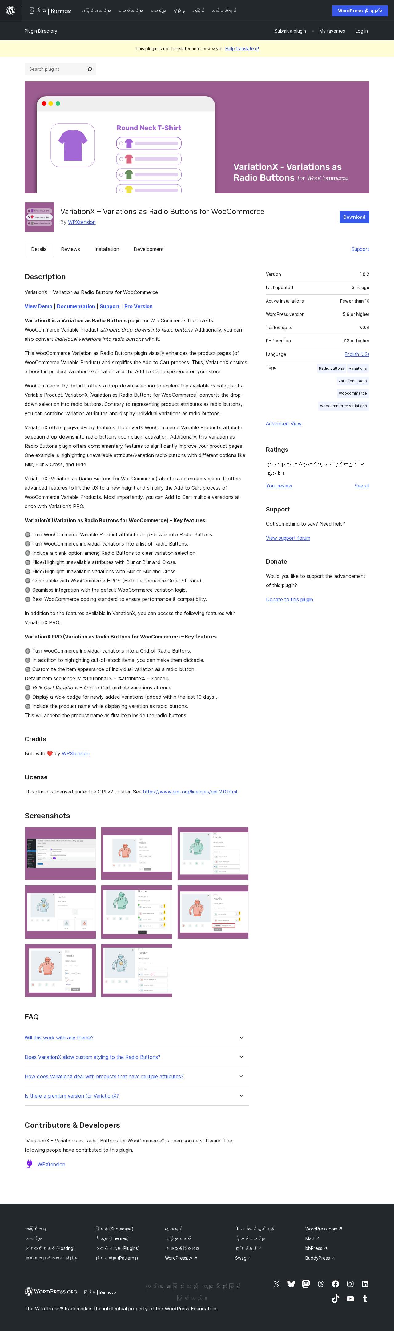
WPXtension (82, 222)
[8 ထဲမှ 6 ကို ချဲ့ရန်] (240, 893)
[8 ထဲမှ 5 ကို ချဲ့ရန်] (164, 893)
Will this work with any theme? (59, 1038)
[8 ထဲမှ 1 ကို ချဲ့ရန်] (88, 835)
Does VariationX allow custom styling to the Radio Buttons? (92, 1057)
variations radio (353, 381)
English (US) (357, 354)
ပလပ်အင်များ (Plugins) (117, 1248)
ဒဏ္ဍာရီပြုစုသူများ (182, 1248)
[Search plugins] (90, 69)
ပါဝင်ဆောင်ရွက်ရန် (254, 1228)
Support (360, 249)
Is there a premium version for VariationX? (72, 1096)
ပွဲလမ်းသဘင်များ (250, 1238)
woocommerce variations (343, 405)
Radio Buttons (331, 368)
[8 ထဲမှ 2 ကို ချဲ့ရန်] (164, 835)
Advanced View (284, 423)
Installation (106, 249)
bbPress (316, 1248)
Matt (312, 1238)
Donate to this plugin (289, 599)
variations (358, 368)
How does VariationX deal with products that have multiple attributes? (104, 1076)
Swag (243, 1258)
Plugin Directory (41, 31)
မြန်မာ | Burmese (99, 1292)
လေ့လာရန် (173, 1228)
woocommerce (353, 393)
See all (362, 486)
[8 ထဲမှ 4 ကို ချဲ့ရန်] (88, 893)
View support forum (288, 538)
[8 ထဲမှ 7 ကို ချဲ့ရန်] (88, 952)
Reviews (70, 249)
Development (149, 249)
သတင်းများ (33, 1238)
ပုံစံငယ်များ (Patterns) (116, 1258)
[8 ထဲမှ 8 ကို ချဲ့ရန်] (164, 952)
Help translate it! (242, 48)
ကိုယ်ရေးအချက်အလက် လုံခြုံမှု (51, 1258)
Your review (279, 486)
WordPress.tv (181, 1258)
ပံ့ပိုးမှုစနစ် (178, 1238)
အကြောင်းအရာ (35, 1228)
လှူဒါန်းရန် (248, 1248)
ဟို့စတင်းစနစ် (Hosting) (50, 1248)
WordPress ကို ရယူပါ (360, 10)
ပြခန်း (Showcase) (114, 1228)
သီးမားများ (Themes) (112, 1238)
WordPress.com (324, 1228)
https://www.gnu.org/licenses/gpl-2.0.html (190, 792)
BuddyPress (320, 1258)
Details (38, 249)
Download (354, 217)
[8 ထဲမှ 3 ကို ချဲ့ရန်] (240, 835)
